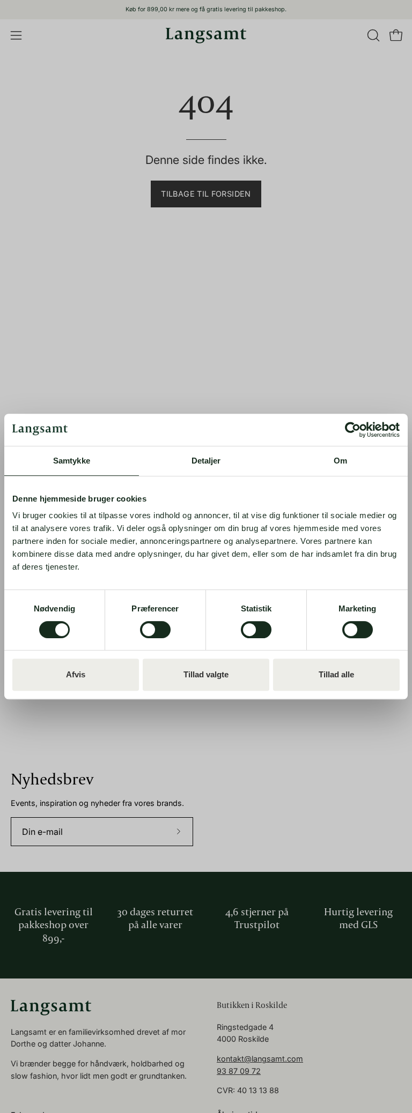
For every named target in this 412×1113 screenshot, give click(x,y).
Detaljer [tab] (206, 460)
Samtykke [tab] (71, 460)
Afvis (75, 674)
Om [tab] (340, 460)
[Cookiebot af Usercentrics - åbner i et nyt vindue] (353, 430)
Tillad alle (336, 674)
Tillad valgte (206, 674)
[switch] (155, 629)
